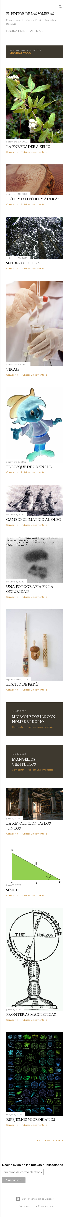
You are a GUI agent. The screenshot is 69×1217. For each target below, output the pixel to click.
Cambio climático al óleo (33, 519)
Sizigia (13, 889)
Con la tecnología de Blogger (37, 1198)
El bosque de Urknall (29, 466)
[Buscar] (60, 6)
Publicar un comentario (34, 151)
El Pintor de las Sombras (30, 13)
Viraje (12, 369)
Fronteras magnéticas (31, 1014)
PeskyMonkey (45, 1206)
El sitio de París (22, 684)
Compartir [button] (12, 151)
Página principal (20, 31)
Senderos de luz (22, 262)
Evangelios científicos (24, 762)
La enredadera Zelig (28, 146)
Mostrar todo (20, 53)
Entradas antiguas (50, 1140)
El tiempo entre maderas (32, 198)
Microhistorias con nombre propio (33, 719)
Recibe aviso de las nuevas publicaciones (32, 1165)
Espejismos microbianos (30, 1119)
